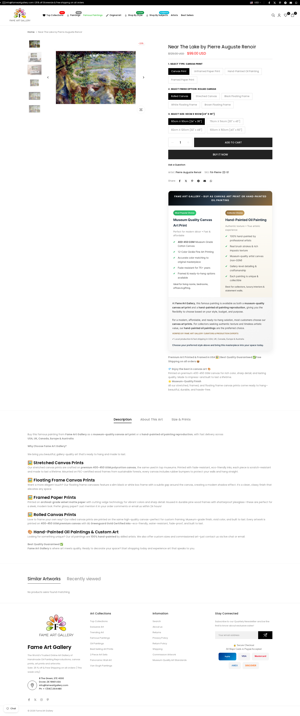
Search (157, 621)
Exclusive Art (97, 626)
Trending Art (97, 632)
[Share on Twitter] (274, 2)
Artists (174, 15)
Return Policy (160, 643)
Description (123, 419)
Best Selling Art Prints (101, 649)
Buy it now (220, 154)
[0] (285, 15)
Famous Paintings (93, 15)
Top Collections (55, 15)
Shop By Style (135, 15)
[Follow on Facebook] (29, 699)
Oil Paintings (97, 643)
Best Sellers (187, 15)
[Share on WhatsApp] (296, 2)
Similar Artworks (44, 579)
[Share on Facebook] (269, 2)
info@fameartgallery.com (20, 2)
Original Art (115, 15)
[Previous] (51, 77)
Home (31, 32)
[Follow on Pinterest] (47, 699)
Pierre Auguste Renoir (188, 172)
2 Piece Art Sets (98, 654)
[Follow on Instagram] (41, 699)
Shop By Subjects (158, 15)
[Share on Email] (290, 2)
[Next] (141, 77)
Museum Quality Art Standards (170, 660)
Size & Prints (181, 419)
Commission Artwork (164, 654)
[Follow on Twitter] (35, 699)
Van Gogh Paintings (101, 665)
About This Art (151, 419)
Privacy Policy (160, 638)
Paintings (75, 15)
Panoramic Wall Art (101, 660)
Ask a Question (176, 164)
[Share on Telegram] (285, 2)
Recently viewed (84, 579)
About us (157, 626)
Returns (157, 632)
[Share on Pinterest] (279, 2)
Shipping (157, 649)
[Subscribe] (265, 635)
